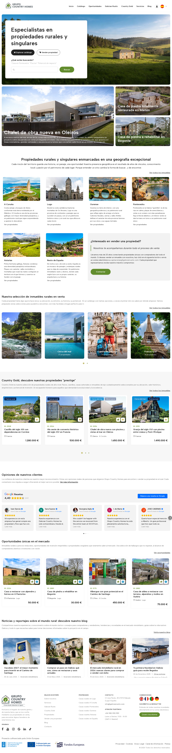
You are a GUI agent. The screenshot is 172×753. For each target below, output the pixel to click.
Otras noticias (159, 674)
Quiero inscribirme (149, 714)
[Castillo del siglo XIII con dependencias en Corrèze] (21, 409)
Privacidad (119, 744)
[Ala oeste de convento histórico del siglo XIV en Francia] (64, 409)
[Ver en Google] (7, 510)
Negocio (114, 561)
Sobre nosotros (50, 699)
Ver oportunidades (162, 553)
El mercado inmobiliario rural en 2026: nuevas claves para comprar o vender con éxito (107, 670)
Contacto (48, 727)
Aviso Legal (139, 744)
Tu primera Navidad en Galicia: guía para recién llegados (148, 669)
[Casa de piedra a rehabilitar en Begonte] (64, 571)
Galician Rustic (50, 707)
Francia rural (10, 399)
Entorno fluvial (140, 561)
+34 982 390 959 (112, 713)
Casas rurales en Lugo (87, 699)
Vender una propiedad (53, 719)
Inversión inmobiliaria (29, 677)
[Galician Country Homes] (19, 6)
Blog (46, 723)
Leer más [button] (8, 526)
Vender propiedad (49, 52)
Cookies (129, 744)
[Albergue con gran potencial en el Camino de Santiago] (107, 571)
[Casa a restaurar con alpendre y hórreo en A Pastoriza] (21, 571)
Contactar (100, 272)
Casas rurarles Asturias (87, 715)
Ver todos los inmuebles (159, 173)
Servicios (47, 703)
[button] (2, 518)
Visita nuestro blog (162, 632)
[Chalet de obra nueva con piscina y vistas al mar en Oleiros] (107, 409)
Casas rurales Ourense (87, 711)
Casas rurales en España (88, 719)
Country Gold (49, 711)
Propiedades (49, 715)
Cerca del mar (97, 399)
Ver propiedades (11, 225)
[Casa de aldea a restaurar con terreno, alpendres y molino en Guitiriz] (150, 571)
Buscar (67, 70)
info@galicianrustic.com (114, 704)
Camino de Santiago (99, 561)
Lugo (18, 598)
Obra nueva (110, 399)
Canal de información (154, 744)
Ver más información (69, 482)
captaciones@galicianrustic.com (125, 260)
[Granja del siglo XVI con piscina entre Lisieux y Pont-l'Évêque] (150, 409)
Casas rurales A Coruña (88, 703)
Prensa (167, 744)
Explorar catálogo (24, 52)
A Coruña (102, 436)
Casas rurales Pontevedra (89, 707)
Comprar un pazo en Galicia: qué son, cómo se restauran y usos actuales (63, 670)
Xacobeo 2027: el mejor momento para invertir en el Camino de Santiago (21, 670)
